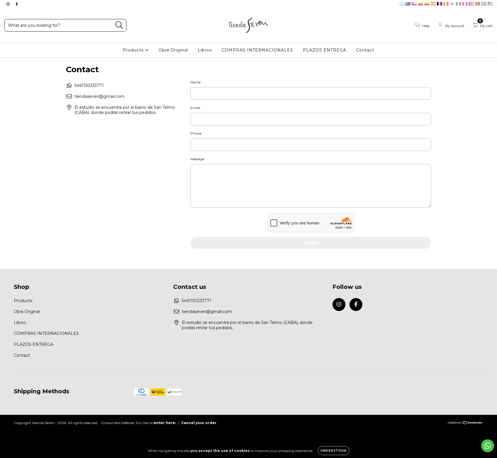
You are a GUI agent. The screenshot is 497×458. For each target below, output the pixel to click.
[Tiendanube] (465, 423)
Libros (205, 50)
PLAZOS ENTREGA (324, 50)
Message (197, 159)
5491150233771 (89, 85)
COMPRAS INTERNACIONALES (257, 50)
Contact (365, 50)
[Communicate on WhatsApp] (487, 445)
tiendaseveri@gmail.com (99, 96)
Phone (195, 133)
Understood (333, 451)
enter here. (165, 423)
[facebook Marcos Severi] (16, 4)
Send (311, 243)
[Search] (119, 25)
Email (195, 108)
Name (195, 82)
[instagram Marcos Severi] (8, 4)
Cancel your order (199, 423)
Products (134, 50)
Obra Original (173, 50)
